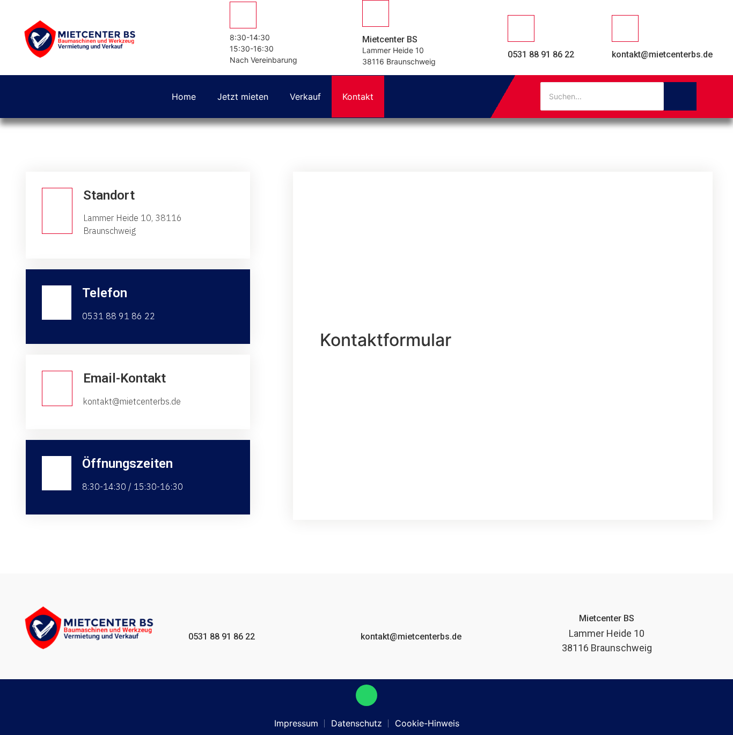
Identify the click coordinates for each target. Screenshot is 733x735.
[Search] (680, 96)
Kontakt (357, 96)
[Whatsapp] (366, 695)
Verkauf (305, 96)
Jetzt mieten (242, 96)
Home (184, 96)
